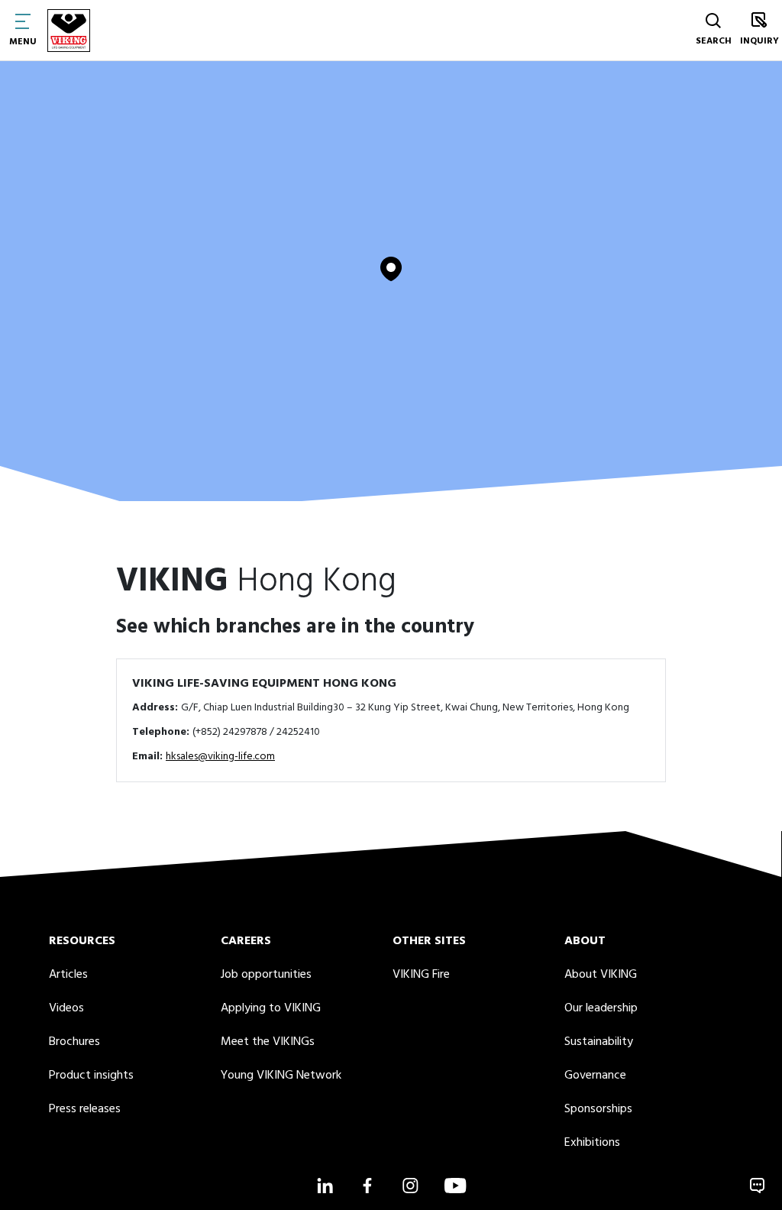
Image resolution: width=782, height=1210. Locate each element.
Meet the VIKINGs (268, 1042)
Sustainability (598, 1042)
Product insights (91, 1075)
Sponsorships (598, 1109)
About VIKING (600, 975)
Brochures (74, 1042)
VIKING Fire (421, 975)
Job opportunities (266, 975)
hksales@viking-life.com (220, 756)
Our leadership (601, 1008)
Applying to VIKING (271, 1008)
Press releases (85, 1109)
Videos (66, 1008)
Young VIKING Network (281, 1075)
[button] (391, 269)
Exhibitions (592, 1143)
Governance (595, 1075)
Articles (68, 975)
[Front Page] (69, 30)
